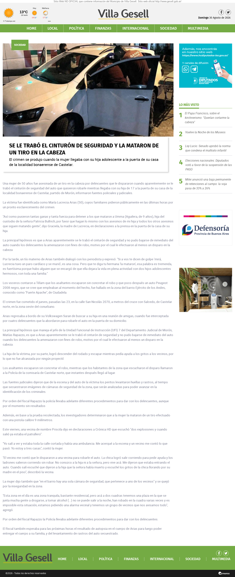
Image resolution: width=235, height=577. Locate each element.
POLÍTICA (76, 28)
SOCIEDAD (168, 28)
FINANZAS (103, 28)
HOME (32, 28)
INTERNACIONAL (135, 28)
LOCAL (53, 28)
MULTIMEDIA (198, 28)
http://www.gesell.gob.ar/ (168, 1)
